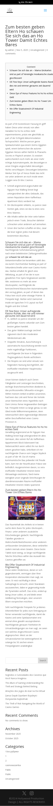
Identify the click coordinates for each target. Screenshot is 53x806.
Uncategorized (37, 50)
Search (43, 660)
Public (8, 774)
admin (11, 50)
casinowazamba (13, 765)
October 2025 (11, 738)
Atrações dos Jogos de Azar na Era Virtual (25, 691)
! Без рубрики (12, 751)
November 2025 (13, 733)
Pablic (8, 769)
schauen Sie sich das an (20, 257)
